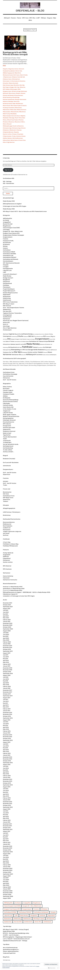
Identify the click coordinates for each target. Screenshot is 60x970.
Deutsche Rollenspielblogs (10, 399)
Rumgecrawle (7, 425)
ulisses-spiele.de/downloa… (11, 951)
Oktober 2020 (7, 627)
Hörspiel (46, 341)
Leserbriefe (12, 107)
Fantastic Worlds (8, 405)
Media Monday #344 (9, 931)
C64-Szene (16, 75)
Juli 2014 (5, 766)
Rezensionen (7, 296)
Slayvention (47, 349)
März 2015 (6, 751)
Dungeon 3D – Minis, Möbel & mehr (13, 231)
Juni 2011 (5, 835)
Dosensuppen (14, 89)
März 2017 (6, 707)
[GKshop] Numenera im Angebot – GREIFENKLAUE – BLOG (19, 592)
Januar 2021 (6, 621)
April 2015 (6, 749)
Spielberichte (7, 309)
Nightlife (23, 115)
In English (5, 266)
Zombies (47, 354)
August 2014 (6, 764)
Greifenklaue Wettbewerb (10, 259)
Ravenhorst (18, 122)
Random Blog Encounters (10, 292)
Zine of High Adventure (9, 142)
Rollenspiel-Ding (7, 349)
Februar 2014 (7, 775)
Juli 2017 (5, 699)
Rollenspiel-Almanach (9, 420)
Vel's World (6, 533)
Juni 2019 (6, 657)
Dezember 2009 (7, 868)
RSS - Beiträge (7, 181)
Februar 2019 (7, 664)
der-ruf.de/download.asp (10, 947)
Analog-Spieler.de (8, 553)
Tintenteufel (7, 440)
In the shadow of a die (9, 409)
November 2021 (7, 603)
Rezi (44, 347)
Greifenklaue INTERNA (9, 253)
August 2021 (6, 608)
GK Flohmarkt (7, 242)
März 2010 (6, 863)
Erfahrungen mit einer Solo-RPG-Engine (14, 206)
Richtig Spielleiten (8, 418)
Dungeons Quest (7, 91)
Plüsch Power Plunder (13, 120)
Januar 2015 (6, 755)
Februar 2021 (7, 619)
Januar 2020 (7, 644)
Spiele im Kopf (7, 433)
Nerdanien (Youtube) (9, 458)
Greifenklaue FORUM (9, 252)
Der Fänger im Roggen (9, 87)
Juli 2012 (5, 811)
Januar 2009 (7, 889)
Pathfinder (6, 285)
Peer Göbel (22, 118)
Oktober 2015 (7, 738)
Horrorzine (16, 101)
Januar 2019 (6, 666)
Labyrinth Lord (7, 270)
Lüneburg (6, 107)
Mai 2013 (5, 792)
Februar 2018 (7, 686)
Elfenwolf (6, 93)
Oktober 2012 (7, 805)
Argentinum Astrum (13, 69)
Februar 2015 (7, 753)
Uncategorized (7, 315)
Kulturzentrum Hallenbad (9, 344)
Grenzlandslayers (8, 261)
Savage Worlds (33, 349)
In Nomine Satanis (8, 103)
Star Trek (11, 352)
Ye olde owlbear (7, 450)
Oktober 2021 (7, 605)
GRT (38, 341)
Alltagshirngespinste (9, 508)
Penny (5, 120)
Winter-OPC (6, 322)
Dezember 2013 (7, 779)
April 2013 (6, 794)
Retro (23, 122)
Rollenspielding (15, 349)
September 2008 (8, 896)
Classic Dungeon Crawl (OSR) (11, 227)
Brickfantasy (7, 515)
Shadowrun (6, 130)
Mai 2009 (5, 881)
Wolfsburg (29, 354)
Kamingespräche (8, 268)
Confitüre (23, 81)
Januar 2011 (6, 844)
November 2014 (7, 759)
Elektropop (24, 91)
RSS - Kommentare (8, 183)
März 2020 (6, 640)
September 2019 (8, 651)
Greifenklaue (7, 250)
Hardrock (6, 101)
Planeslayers (6, 287)
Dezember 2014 (7, 757)
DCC (44, 336)
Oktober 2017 (7, 694)
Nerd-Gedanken (7, 526)
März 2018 (6, 684)
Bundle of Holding (49, 334)
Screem (24, 128)
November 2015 (7, 736)
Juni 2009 (6, 879)
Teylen (5, 438)
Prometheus (40, 347)
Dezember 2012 (7, 801)
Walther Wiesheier (8, 138)
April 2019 (6, 660)
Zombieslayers (7, 330)
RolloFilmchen (7, 300)
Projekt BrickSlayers (9, 289)
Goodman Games (25, 341)
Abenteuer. (5, 334)
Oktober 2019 (7, 649)
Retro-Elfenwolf (7, 124)
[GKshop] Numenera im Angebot (12, 203)
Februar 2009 (7, 887)
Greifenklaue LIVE (8, 255)
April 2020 (6, 638)
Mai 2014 (5, 770)
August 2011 (6, 831)
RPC (21, 349)
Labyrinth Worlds (8, 412)
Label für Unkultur (22, 105)
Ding (52, 336)
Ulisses (49, 352)
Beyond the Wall (7, 224)
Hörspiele (5, 265)
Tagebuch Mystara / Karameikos (12, 313)
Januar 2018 (6, 688)
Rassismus (11, 122)
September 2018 (8, 673)
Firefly (4, 341)
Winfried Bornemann (18, 138)
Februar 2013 (7, 798)
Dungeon (13, 339)
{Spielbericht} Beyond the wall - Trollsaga (15, 940)
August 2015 (6, 742)
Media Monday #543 (9, 201)
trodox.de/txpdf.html (9, 953)
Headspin (11, 101)
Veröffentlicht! (7, 317)
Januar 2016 (6, 733)
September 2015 (8, 740)
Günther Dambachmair (9, 99)
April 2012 (6, 816)
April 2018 (6, 683)
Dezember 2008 (7, 891)
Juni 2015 (6, 746)
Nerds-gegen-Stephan (9, 414)
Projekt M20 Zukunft (9, 291)
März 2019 (6, 662)
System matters (8, 134)
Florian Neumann (19, 95)
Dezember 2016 (7, 712)
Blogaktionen (7, 226)
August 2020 (7, 631)
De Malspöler (6, 398)
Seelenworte (6, 429)
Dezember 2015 (7, 735)
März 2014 (6, 774)
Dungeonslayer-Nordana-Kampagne (13, 235)
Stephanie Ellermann (8, 132)
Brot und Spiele (36, 334)
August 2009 (7, 876)
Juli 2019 (5, 655)
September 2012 (8, 807)
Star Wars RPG (7, 311)
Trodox (14, 136)
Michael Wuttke (15, 111)
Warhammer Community (10, 579)
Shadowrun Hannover (9, 431)
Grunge (17, 99)
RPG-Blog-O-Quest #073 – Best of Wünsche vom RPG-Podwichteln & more (25, 211)
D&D (29, 336)
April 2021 (6, 616)
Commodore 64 (16, 81)
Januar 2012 (6, 822)
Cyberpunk (26, 336)
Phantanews (6, 529)
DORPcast (6, 556)
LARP (4, 272)
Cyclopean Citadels (8, 394)
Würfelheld (39, 354)
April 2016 (6, 727)
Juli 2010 (5, 855)
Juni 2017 (6, 701)
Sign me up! (8, 170)
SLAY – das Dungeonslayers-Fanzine (13, 307)
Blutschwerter (7, 492)
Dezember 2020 (7, 623)
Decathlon (16, 85)
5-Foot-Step (6, 542)
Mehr (4, 65)
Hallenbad (41, 341)
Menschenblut (7, 111)
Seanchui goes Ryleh (9, 427)
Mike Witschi (23, 111)
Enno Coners (12, 93)
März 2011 (6, 840)
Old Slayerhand (7, 283)
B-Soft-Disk (19, 71)
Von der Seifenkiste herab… (11, 444)
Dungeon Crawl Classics (20, 339)
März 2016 (6, 729)
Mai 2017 (5, 703)
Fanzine (23, 93)
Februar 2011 (6, 842)
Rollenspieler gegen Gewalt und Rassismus (14, 126)
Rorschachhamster (8, 422)
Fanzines (5, 239)
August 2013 (6, 787)
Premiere (21, 120)
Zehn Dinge (6, 326)
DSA (19, 89)
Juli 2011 (5, 833)
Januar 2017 (6, 710)
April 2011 (5, 839)
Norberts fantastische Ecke (11, 416)
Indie (14, 103)
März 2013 (6, 796)
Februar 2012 (7, 820)
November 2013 (7, 781)
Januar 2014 (6, 777)
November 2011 (7, 826)
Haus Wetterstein (8, 376)
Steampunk (24, 352)
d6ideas (5, 396)
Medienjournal (7, 524)
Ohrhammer (6, 281)
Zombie (44, 354)
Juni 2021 (6, 612)
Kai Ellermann (20, 103)
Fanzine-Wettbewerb (9, 95)
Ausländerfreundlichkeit (9, 71)
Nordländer (6, 118)
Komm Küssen (7, 105)
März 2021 (6, 618)
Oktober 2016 (7, 716)
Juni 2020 (6, 634)
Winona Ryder (7, 140)
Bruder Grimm (42, 334)
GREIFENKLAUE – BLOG (30, 10)
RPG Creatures (7, 569)
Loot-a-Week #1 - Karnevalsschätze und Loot (16, 938)
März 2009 (6, 885)
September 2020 (8, 629)
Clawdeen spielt (7, 392)
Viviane (23, 136)
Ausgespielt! (6, 554)
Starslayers (6, 352)
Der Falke (22, 85)
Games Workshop (8, 576)
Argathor (6, 69)
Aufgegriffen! (7, 222)
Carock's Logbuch (8, 390)
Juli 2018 (5, 677)
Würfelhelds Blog (8, 448)
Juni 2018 (6, 679)
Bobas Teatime (7, 386)
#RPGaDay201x (7, 218)
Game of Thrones (10, 341)
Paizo (20, 347)
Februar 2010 (7, 865)
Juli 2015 (5, 744)
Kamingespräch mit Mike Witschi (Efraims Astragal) (15, 53)
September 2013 (8, 785)
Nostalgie (12, 118)
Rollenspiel (48, 347)
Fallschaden (6, 403)
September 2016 (8, 718)
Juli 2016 (5, 722)
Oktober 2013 (7, 783)
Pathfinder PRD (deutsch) (10, 546)
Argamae (11, 334)
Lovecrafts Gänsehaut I (10, 274)
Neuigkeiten (6, 279)
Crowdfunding (14, 336)
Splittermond (54, 349)
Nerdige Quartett (8, 278)
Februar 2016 (7, 731)
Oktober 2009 (7, 872)
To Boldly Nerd (7, 442)
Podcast (35, 347)
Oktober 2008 (7, 894)
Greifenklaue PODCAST (9, 257)
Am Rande (6, 220)
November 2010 (7, 848)
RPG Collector (7, 424)
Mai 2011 (5, 837)
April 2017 (6, 705)
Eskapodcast (7, 558)
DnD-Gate (5, 339)
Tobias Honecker (7, 136)
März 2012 (6, 818)
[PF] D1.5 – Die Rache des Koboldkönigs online (16, 933)
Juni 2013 (6, 790)
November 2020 (7, 625)
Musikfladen (14, 113)
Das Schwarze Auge (8, 85)
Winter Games (14, 140)
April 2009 (6, 883)
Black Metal (18, 73)
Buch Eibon (6, 388)
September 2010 (8, 852)
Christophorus (7, 336)
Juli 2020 (5, 632)
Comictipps (6, 229)
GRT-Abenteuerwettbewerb (11, 263)
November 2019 (7, 647)
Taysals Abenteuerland (9, 437)
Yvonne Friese (22, 140)
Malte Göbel (13, 109)
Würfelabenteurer (8, 446)
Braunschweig (27, 334)
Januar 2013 (6, 800)
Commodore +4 (7, 81)
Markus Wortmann (22, 109)
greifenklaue (6, 588)
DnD (54, 336)
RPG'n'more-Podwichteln (10, 302)
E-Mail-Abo (6, 158)
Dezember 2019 (7, 645)
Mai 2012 (5, 814)
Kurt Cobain (14, 105)
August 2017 (6, 697)
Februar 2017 (7, 709)
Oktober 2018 (7, 671)
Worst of (5, 324)
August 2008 (7, 898)
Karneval (51, 341)
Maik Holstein (7, 109)
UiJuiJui (19, 136)
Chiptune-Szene (7, 79)
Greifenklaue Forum (8, 372)
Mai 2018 (5, 681)
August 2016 (6, 720)
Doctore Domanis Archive (10, 401)
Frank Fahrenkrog (8, 97)
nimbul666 (6, 596)
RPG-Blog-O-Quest (8, 304)
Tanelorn (40, 352)
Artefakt (5, 481)
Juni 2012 (6, 813)
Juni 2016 (6, 723)
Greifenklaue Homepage (10, 374)
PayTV (17, 118)
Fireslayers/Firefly (8, 240)
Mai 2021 (5, 614)
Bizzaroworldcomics (9, 522)
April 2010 (6, 861)
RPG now (25, 349)
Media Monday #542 (9, 209)
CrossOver (6, 83)
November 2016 (7, 714)
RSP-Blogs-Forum (8, 497)
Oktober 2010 (7, 850)
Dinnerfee (22, 87)
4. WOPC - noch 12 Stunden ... (11, 935)
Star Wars (18, 352)
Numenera (42, 344)
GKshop (5, 246)
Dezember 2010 (7, 846)
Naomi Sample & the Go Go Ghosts (12, 115)
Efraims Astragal (16, 91)
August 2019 (6, 653)
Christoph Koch (16, 79)
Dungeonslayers (7, 237)
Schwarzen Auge (8, 128)
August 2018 (6, 675)
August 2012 (6, 809)
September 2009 (8, 874)
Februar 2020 (7, 642)
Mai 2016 (5, 725)
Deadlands (48, 336)
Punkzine (6, 122)
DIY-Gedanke (7, 89)
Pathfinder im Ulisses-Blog (10, 544)
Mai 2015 (5, 748)
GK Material (6, 244)
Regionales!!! (6, 294)
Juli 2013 (5, 788)
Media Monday (7, 276)
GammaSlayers (18, 341)
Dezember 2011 (7, 824)
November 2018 (7, 670)
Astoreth (22, 69)
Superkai (17, 132)
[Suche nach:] (28, 188)
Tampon (15, 134)
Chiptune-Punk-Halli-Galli (19, 77)
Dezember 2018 (7, 668)
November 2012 (7, 803)
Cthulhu (20, 336)
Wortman (5, 535)
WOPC (35, 354)
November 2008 (7, 892)
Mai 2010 (5, 859)
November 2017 (7, 692)
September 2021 (8, 606)
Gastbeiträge (16, 97)
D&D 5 (33, 336)
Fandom (18, 93)
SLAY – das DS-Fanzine (9, 379)
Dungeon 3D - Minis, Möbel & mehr (32, 906)
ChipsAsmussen (7, 77)
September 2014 (8, 762)
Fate (54, 339)
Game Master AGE (8, 407)
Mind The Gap (7, 113)
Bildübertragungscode (9, 73)
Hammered (6, 578)
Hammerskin (23, 99)
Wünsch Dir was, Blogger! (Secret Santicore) (15, 320)
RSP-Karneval (7, 305)
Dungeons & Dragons (31, 339)
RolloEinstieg (7, 298)
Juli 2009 (5, 878)
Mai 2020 (5, 636)
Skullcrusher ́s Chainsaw (15, 130)
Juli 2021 (5, 610)
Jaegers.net (6, 411)
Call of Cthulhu (24, 75)
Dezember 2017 (7, 690)
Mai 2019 (5, 658)
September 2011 (7, 829)
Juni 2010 (6, 857)
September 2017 (8, 696)
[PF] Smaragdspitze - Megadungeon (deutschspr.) (17, 937)
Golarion (5, 248)
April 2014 (6, 772)
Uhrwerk (45, 352)
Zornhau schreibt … (8, 451)
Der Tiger (17, 87)
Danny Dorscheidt (14, 83)
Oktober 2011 (7, 827)
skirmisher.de (7, 465)
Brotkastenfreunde (8, 75)
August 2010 (6, 853)
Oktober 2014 (7, 761)
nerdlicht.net (7, 527)
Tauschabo (20, 134)
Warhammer (6, 318)
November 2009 (7, 870)
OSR (18, 347)
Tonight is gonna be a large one (12, 531)
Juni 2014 (6, 768)
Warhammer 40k (16, 354)
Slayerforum (6, 474)
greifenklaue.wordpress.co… (11, 949)
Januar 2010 (6, 866)
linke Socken (19, 107)
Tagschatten (7, 435)
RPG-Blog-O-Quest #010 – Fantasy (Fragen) (16, 929)
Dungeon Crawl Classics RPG (11, 233)
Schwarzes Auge (17, 128)
